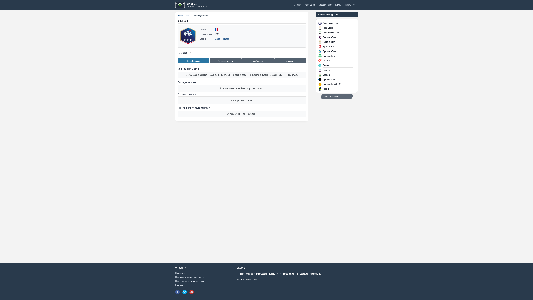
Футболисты (350, 4)
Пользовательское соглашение (189, 281)
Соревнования (325, 4)
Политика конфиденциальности (190, 277)
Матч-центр (309, 4)
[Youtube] (191, 292)
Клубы (338, 4)
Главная (297, 4)
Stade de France (222, 39)
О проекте (180, 273)
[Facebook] (177, 292)
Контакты (179, 285)
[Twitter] (184, 292)
